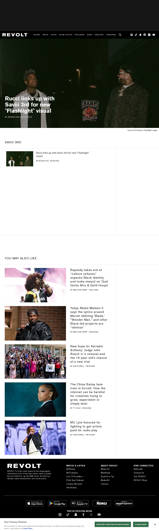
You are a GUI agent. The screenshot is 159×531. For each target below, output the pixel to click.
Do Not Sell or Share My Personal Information (112, 524)
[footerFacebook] (83, 516)
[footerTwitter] (91, 516)
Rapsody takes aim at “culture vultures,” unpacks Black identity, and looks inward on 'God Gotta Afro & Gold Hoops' (89, 277)
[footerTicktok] (68, 516)
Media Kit (105, 480)
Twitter (149, 34)
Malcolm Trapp (80, 290)
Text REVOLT (140, 476)
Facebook (144, 34)
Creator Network (74, 484)
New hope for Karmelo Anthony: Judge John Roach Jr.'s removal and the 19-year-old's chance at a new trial (88, 354)
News (89, 35)
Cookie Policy (27, 528)
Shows (37, 35)
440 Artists (71, 487)
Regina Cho (44, 161)
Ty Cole (76, 408)
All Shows (70, 469)
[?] (19, 158)
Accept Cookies (141, 524)
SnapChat (140, 34)
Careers (104, 484)
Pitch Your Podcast (75, 480)
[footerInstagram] (60, 516)
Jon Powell (78, 366)
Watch (45, 35)
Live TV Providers (74, 476)
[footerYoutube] (99, 516)
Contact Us (139, 472)
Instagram (132, 34)
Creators (99, 35)
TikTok (136, 34)
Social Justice (65, 35)
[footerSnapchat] (76, 516)
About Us (105, 469)
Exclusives (79, 35)
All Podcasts (72, 472)
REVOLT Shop (140, 480)
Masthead (105, 472)
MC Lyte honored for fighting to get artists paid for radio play (86, 426)
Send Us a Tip (107, 476)
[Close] (155, 524)
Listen (53, 35)
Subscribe (111, 35)
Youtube (154, 35)
